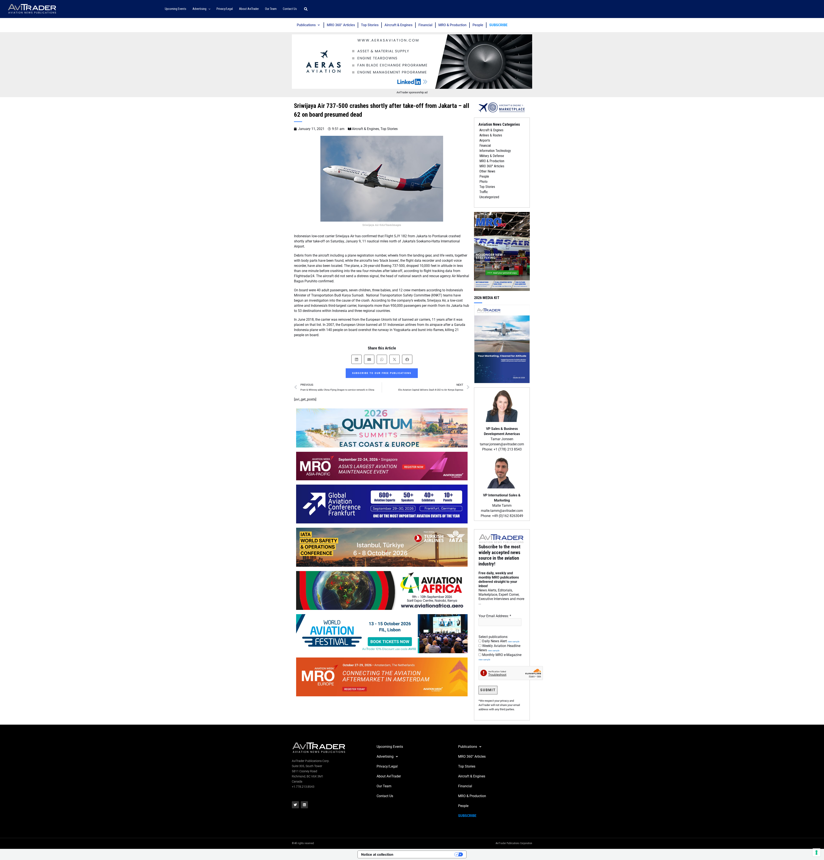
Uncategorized (489, 197)
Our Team (384, 786)
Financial (425, 25)
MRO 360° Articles (341, 25)
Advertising (385, 756)
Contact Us (385, 796)
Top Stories (370, 25)
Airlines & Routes (490, 135)
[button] (208, 9)
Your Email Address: (495, 616)
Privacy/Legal (387, 766)
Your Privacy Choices (425, 854)
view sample (513, 641)
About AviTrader (389, 776)
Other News (487, 171)
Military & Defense (491, 156)
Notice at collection (377, 854)
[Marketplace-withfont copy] (502, 107)
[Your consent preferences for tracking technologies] (816, 852)
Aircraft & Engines (398, 25)
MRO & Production (452, 25)
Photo (483, 182)
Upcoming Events (390, 747)
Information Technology (495, 151)
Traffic (483, 192)
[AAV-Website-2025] (412, 61)
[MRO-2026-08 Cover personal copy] (502, 251)
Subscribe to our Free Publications (381, 373)
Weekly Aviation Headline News (499, 648)
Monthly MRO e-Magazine (500, 657)
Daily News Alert (500, 641)
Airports (484, 140)
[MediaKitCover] (502, 344)
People (478, 25)
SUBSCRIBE (498, 25)
